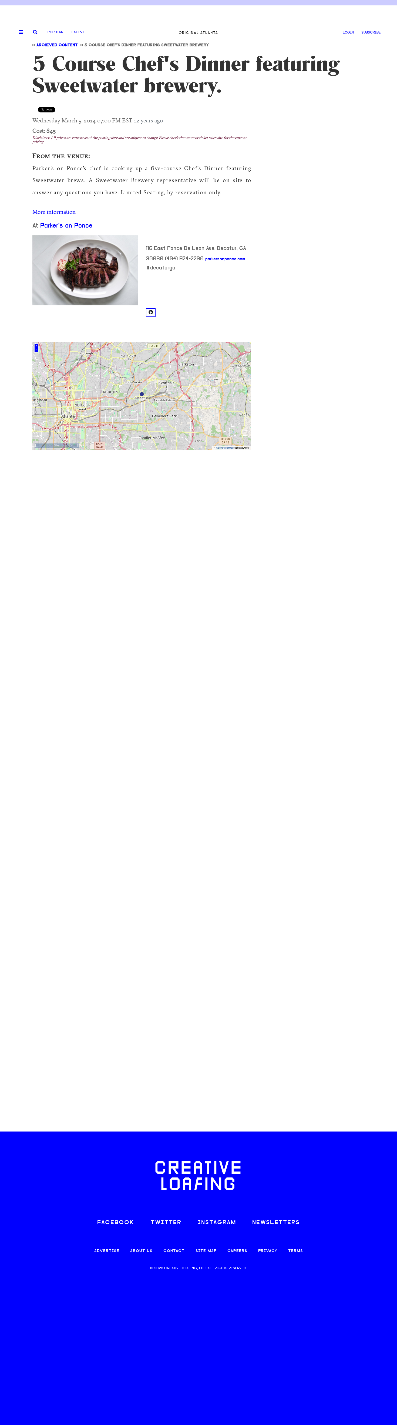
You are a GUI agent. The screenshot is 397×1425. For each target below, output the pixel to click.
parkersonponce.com (225, 259)
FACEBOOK (115, 1223)
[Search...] (35, 32)
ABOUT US (141, 1251)
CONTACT (174, 1251)
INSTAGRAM (217, 1223)
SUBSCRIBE (371, 32)
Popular (55, 32)
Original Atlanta (198, 33)
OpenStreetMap (225, 448)
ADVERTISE (106, 1251)
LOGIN (348, 32)
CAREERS (237, 1251)
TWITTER (166, 1223)
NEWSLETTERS (276, 1223)
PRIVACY (267, 1251)
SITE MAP (206, 1251)
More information (54, 211)
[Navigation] (19, 32)
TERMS (295, 1251)
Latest (78, 32)
